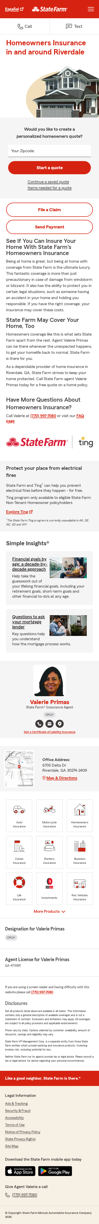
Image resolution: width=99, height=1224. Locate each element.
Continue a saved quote (48, 182)
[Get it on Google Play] (55, 1171)
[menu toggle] (91, 9)
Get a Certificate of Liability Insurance (49, 731)
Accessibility (14, 1118)
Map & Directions (61, 778)
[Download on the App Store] (20, 1171)
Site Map (12, 1146)
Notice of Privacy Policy (22, 1132)
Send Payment (49, 227)
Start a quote (50, 167)
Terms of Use (15, 1125)
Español (12, 9)
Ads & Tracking (16, 1103)
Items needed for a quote (50, 188)
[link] (50, 9)
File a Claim (49, 209)
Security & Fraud (17, 1111)
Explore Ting (17, 512)
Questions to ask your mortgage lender (28, 621)
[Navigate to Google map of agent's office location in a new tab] (60, 724)
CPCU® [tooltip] (49, 714)
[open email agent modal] (49, 724)
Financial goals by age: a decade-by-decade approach (29, 564)
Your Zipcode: (23, 151)
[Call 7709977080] (39, 724)
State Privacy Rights (20, 1139)
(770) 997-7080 (43, 416)
